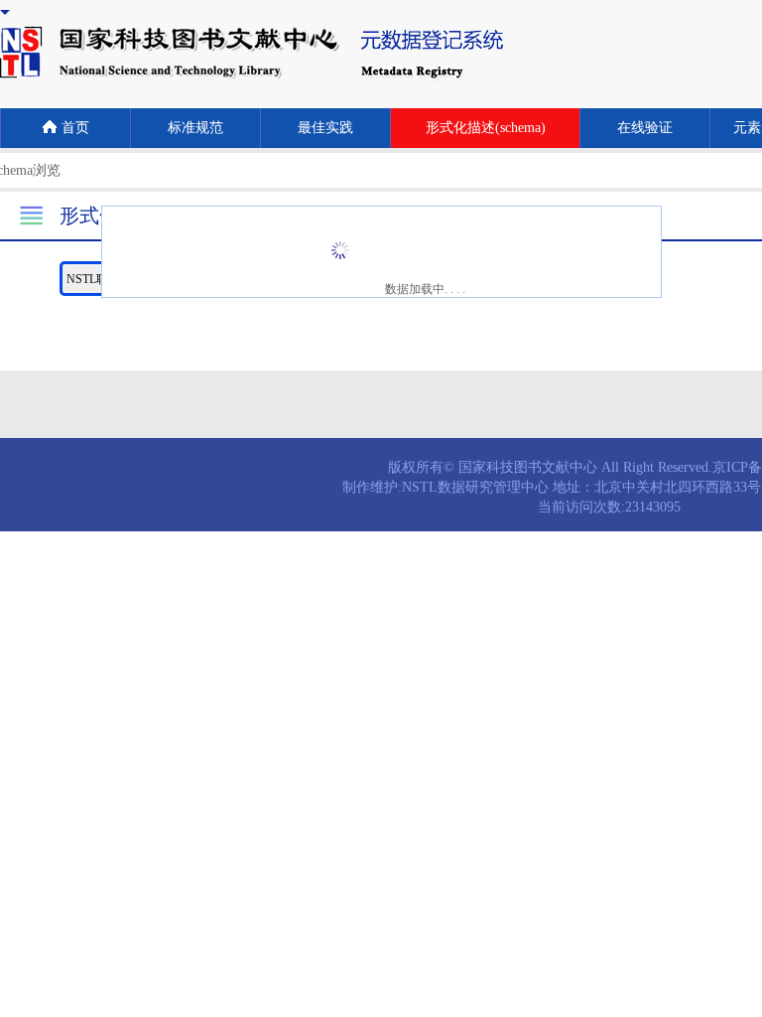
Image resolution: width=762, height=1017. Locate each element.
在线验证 (645, 127)
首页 (75, 127)
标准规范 (195, 127)
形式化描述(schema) (486, 127)
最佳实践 (325, 127)
